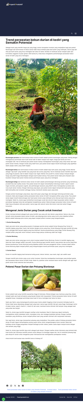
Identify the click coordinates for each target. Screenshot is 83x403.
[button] (72, 33)
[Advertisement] (41, 19)
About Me (69, 397)
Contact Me (62, 397)
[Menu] (75, 33)
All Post (75, 397)
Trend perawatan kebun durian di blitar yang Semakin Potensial (26, 389)
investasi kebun (52, 389)
